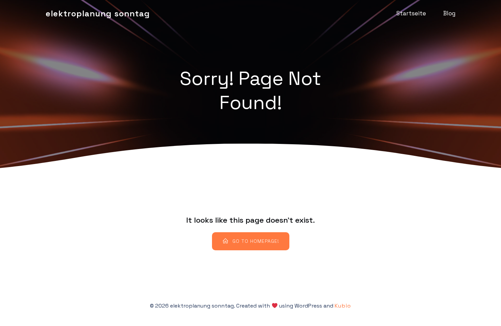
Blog (449, 13)
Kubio (343, 305)
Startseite (411, 13)
